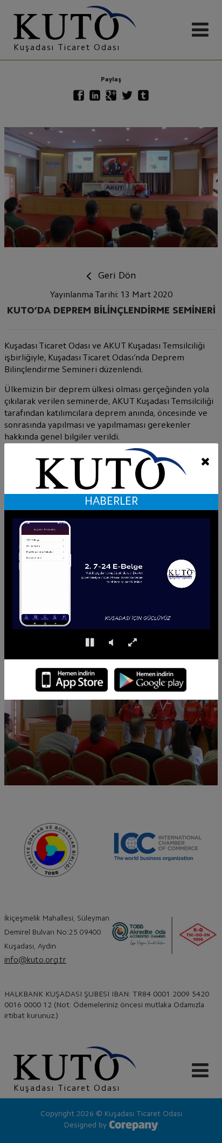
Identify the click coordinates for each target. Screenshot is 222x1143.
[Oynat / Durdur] (89, 643)
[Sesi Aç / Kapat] (111, 643)
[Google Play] (150, 680)
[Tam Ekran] (132, 643)
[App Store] (72, 680)
